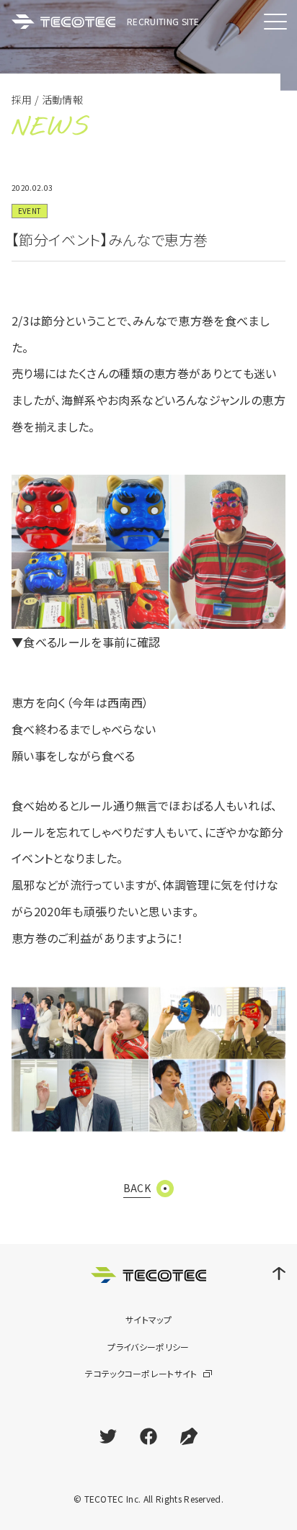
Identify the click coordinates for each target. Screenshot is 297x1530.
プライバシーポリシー (148, 1347)
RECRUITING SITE (163, 21)
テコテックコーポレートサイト (141, 1373)
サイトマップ (148, 1319)
